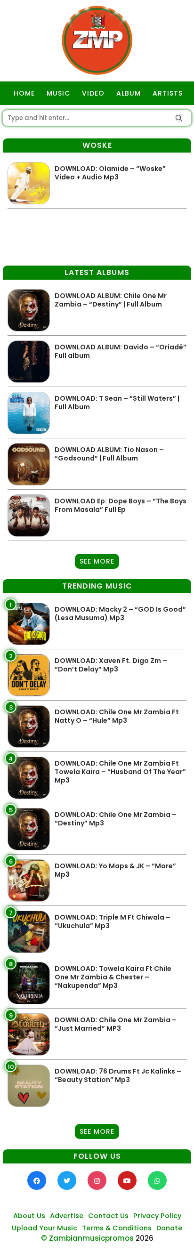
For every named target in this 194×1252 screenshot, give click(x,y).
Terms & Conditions (117, 1228)
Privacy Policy (157, 1215)
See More (97, 561)
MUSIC (58, 93)
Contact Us (108, 1215)
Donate (169, 1228)
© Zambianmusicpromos (87, 1238)
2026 (145, 1238)
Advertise (66, 1215)
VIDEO (93, 93)
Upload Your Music (44, 1228)
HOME (24, 93)
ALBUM (128, 93)
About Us (29, 1215)
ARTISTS (168, 93)
